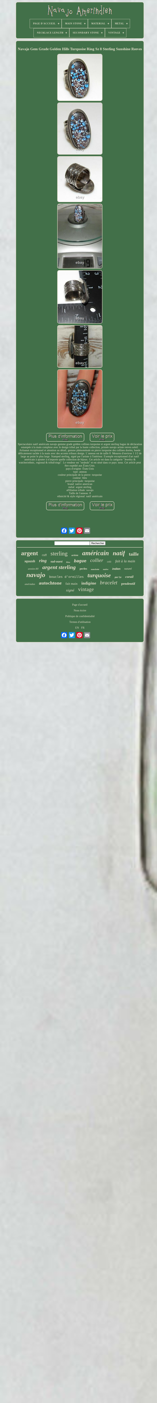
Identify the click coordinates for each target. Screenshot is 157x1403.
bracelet (108, 582)
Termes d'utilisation (80, 622)
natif (119, 553)
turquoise (99, 575)
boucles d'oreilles (66, 577)
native (105, 569)
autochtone (50, 582)
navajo (35, 575)
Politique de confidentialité (80, 616)
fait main (71, 583)
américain (95, 553)
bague (80, 560)
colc (109, 561)
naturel (128, 568)
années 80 (33, 568)
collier (96, 560)
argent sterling (59, 567)
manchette (95, 569)
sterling (59, 553)
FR (82, 627)
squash (30, 561)
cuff (44, 555)
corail (129, 577)
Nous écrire (80, 610)
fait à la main (125, 561)
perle (118, 577)
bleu (68, 562)
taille (134, 554)
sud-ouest (56, 561)
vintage (86, 589)
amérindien (30, 584)
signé (70, 590)
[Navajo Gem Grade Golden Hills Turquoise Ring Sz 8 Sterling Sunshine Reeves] (80, 77)
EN (77, 627)
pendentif (128, 583)
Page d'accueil (79, 604)
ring (43, 560)
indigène (88, 583)
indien (116, 568)
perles (83, 568)
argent (29, 553)
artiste (74, 555)
